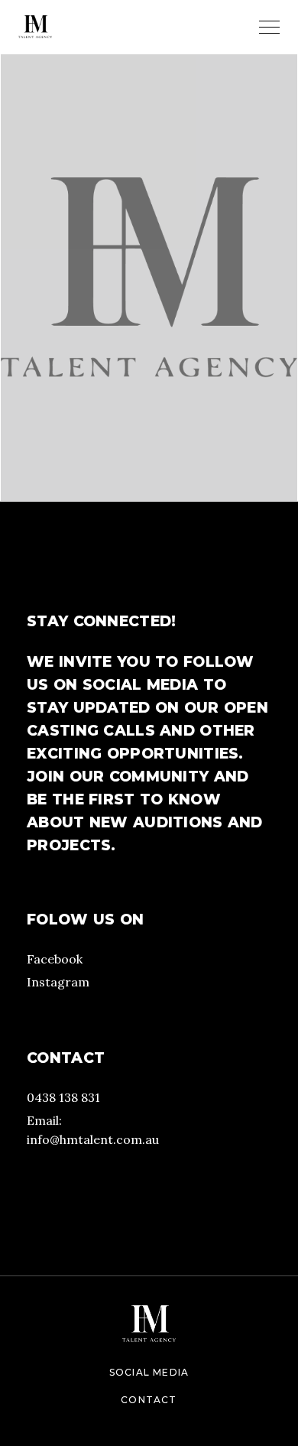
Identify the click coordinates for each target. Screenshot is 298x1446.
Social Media (149, 1372)
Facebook (55, 959)
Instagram (58, 981)
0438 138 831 (63, 1097)
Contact (149, 1399)
